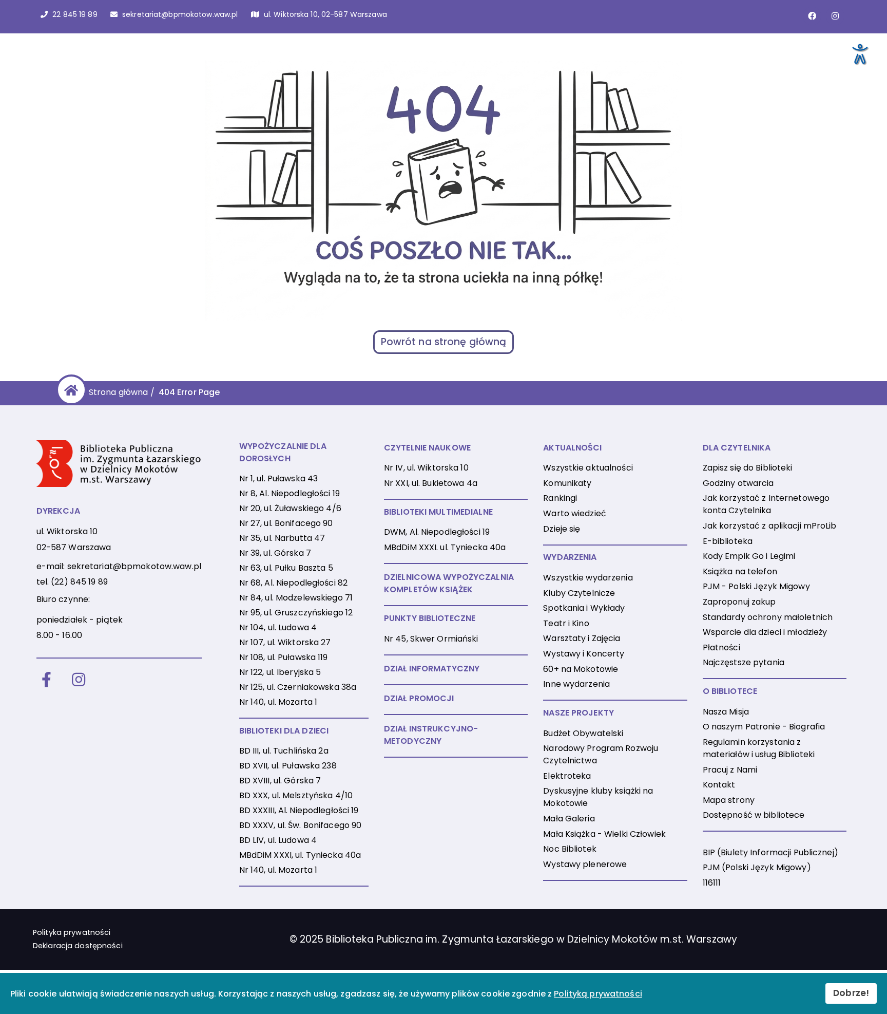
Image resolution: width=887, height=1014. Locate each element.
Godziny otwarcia (738, 483)
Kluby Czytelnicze (579, 593)
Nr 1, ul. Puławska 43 (278, 478)
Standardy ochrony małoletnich (768, 617)
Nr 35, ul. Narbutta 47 (282, 538)
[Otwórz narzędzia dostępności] (859, 53)
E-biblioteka (728, 541)
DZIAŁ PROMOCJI (419, 698)
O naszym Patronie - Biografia (764, 727)
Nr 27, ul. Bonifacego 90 (286, 523)
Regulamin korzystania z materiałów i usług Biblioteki (759, 748)
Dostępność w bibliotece (754, 815)
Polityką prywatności (598, 994)
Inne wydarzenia (576, 684)
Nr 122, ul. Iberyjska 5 (280, 672)
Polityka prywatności (71, 932)
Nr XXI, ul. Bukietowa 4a (430, 483)
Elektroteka (567, 776)
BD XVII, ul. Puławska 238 (288, 766)
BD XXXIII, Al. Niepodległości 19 (299, 810)
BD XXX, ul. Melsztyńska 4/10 (296, 795)
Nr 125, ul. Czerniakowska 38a (297, 687)
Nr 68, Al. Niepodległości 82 (293, 583)
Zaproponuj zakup (739, 602)
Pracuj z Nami (730, 770)
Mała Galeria (568, 818)
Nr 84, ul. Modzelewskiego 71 (296, 598)
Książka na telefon (740, 571)
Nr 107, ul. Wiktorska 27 (285, 642)
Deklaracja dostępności (78, 946)
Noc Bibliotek (569, 849)
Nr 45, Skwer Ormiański (431, 639)
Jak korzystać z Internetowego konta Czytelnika (766, 504)
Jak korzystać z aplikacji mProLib (770, 526)
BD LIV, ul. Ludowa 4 (278, 840)
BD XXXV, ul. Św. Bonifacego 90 (300, 825)
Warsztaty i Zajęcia (581, 638)
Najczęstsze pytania (743, 662)
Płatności (721, 647)
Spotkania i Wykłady (584, 608)
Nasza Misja (726, 712)
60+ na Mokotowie (580, 669)
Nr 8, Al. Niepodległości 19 (289, 493)
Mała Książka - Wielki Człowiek (604, 834)
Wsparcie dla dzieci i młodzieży (765, 632)
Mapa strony (729, 800)
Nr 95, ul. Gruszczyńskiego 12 (296, 612)
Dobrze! (851, 993)
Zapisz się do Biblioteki (748, 468)
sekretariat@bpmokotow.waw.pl (134, 566)
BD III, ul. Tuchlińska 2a (284, 751)
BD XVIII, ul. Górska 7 (280, 780)
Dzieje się (561, 529)
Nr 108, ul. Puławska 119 (283, 657)
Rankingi (560, 498)
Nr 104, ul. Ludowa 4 (278, 627)
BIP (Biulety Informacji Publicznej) (770, 852)
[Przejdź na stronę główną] (69, 390)
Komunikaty (567, 483)
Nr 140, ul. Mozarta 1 (278, 702)
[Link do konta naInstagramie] (835, 16)
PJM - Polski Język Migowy (756, 586)
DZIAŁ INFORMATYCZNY (431, 668)
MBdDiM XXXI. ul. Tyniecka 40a (445, 547)
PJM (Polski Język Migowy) (757, 867)
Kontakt (719, 785)
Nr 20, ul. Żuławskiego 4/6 (290, 508)
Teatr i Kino (566, 623)
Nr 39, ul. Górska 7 (275, 553)
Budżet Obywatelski (583, 733)
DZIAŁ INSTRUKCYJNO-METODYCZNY (431, 735)
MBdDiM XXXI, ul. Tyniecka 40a (300, 855)
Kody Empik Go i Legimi (749, 556)
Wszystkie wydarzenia (587, 578)
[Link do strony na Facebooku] (812, 16)
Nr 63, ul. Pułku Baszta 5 (286, 568)
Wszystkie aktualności (588, 468)
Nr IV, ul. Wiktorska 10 (426, 468)
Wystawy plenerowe (585, 864)
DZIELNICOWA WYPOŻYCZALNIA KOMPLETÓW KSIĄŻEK (449, 583)
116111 (712, 883)
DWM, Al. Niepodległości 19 (437, 532)
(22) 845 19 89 (79, 582)
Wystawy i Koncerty (583, 654)
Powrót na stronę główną (444, 342)
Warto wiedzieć (574, 513)
